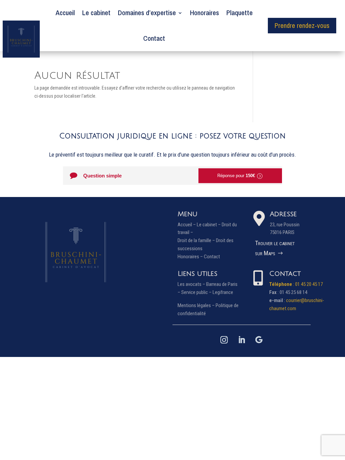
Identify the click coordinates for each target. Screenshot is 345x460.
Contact (154, 38)
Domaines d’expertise (147, 13)
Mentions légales (194, 305)
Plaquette (239, 13)
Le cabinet (96, 13)
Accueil (65, 13)
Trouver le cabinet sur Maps (275, 248)
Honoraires (204, 13)
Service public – (197, 292)
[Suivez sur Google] (259, 339)
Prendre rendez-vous (302, 25)
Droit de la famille (194, 240)
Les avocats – (192, 284)
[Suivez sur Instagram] (224, 339)
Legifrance (223, 292)
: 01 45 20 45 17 (296, 284)
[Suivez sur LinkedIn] (241, 339)
